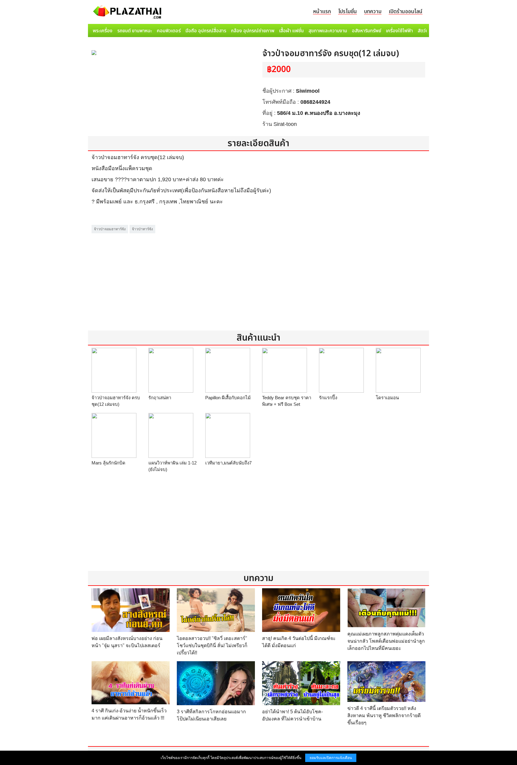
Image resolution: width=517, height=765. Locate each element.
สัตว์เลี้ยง (426, 30)
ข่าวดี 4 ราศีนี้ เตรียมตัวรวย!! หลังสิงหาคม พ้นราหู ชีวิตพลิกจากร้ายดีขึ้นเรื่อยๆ (384, 715)
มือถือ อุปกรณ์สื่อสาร (205, 30)
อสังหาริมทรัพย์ (366, 30)
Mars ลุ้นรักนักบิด (108, 462)
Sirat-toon (285, 124)
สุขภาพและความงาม (327, 30)
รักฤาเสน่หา (159, 397)
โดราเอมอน (387, 397)
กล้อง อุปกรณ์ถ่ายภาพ (252, 30)
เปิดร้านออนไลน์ (405, 11)
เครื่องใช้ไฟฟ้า (399, 30)
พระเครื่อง (102, 30)
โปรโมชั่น (347, 11)
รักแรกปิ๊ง (328, 397)
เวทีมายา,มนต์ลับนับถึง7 (228, 462)
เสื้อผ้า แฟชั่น (291, 30)
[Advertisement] (258, 277)
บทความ (372, 11)
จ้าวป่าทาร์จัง (142, 229)
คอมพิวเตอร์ (169, 30)
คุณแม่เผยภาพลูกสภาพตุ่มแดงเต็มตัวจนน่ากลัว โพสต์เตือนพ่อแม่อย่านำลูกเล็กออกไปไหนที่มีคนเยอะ (386, 641)
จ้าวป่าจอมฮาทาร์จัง (110, 229)
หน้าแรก (322, 11)
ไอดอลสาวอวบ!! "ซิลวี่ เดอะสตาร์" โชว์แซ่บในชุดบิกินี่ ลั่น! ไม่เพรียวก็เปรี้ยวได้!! (212, 645)
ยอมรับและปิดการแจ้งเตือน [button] (331, 758)
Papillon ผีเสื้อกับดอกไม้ (228, 397)
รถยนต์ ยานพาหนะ (134, 30)
